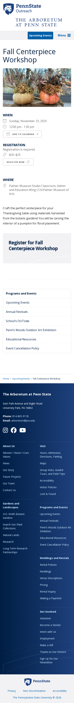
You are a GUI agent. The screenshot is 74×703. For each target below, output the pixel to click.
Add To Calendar (23, 134)
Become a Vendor (50, 625)
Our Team (9, 483)
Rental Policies (48, 564)
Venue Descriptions (51, 578)
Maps (43, 463)
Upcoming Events (40, 35)
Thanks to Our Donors (53, 652)
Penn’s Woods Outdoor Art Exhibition (31, 330)
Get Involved (48, 611)
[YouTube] (22, 430)
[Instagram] (5, 430)
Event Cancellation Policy (22, 348)
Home (6, 378)
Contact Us (9, 490)
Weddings (45, 571)
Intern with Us (48, 631)
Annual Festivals (17, 312)
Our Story (8, 470)
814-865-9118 (20, 416)
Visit (43, 446)
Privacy (12, 690)
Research (8, 541)
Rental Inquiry (48, 591)
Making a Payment (51, 598)
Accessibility (47, 480)
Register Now (16, 162)
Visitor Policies (48, 487)
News (6, 463)
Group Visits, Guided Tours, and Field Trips (52, 471)
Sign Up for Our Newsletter (49, 660)
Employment (47, 638)
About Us (9, 446)
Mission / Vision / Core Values (16, 454)
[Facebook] (14, 430)
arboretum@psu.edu (23, 420)
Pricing (44, 585)
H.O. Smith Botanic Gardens (14, 516)
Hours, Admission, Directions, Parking (51, 454)
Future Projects (12, 476)
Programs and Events (21, 293)
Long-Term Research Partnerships (15, 550)
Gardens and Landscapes (11, 505)
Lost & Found (48, 494)
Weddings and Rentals (54, 558)
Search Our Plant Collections (12, 526)
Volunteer (45, 618)
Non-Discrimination (34, 690)
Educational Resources (21, 339)
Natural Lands (11, 535)
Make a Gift (46, 645)
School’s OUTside (17, 321)
